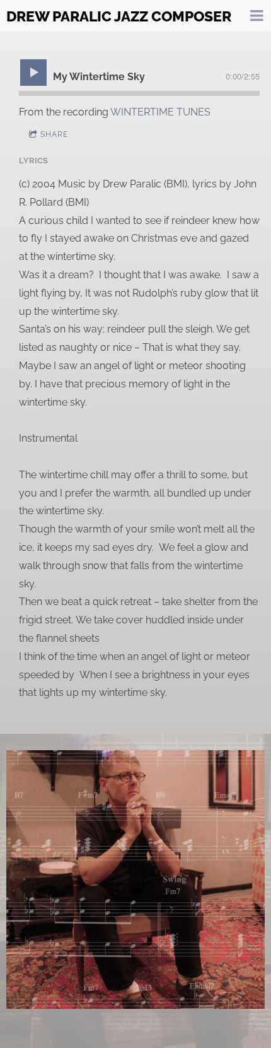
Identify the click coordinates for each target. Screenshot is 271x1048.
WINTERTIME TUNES (160, 112)
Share (54, 134)
